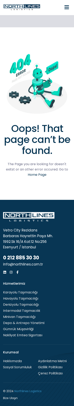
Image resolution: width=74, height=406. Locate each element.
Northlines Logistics (28, 391)
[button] (67, 7)
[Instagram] (11, 272)
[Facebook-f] (17, 272)
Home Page (37, 174)
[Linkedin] (4, 272)
